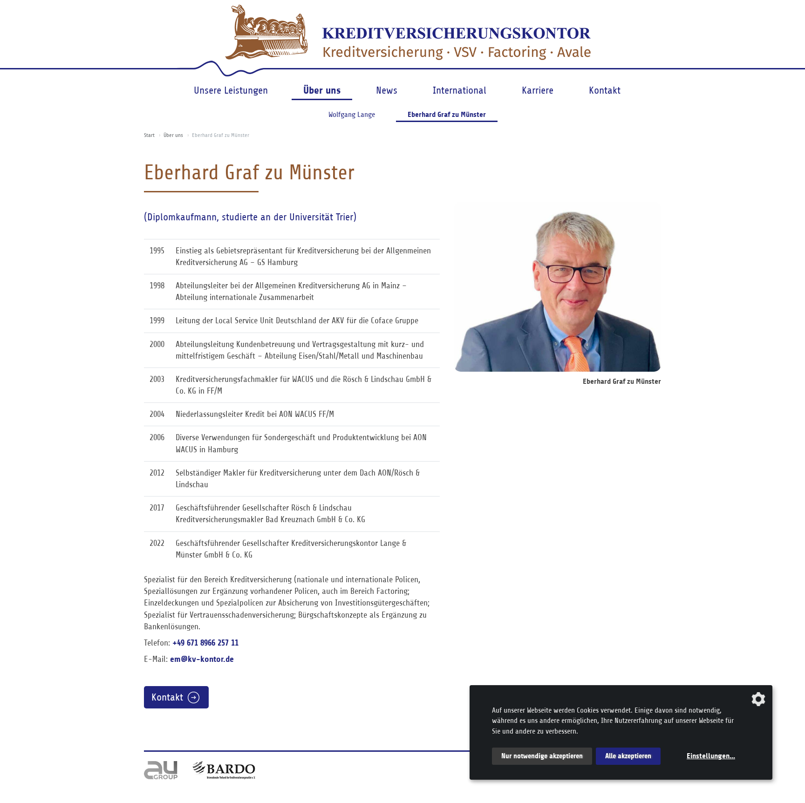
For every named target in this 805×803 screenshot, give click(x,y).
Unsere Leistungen (231, 90)
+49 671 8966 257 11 (205, 642)
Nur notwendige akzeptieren (542, 756)
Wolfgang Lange (351, 114)
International (459, 90)
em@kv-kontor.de (202, 659)
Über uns (322, 90)
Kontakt (605, 90)
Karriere (537, 90)
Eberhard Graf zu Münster (447, 114)
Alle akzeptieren (628, 756)
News (386, 90)
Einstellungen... (711, 755)
